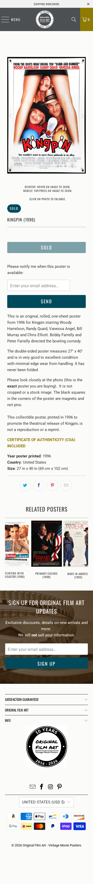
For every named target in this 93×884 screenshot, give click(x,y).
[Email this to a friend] (66, 485)
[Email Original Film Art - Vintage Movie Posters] (33, 787)
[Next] (82, 116)
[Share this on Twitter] (25, 485)
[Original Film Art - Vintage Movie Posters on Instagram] (51, 787)
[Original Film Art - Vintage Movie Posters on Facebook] (42, 787)
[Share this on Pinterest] (52, 485)
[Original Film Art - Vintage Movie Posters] (44, 19)
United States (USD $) (43, 802)
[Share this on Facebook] (38, 485)
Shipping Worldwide (46, 4)
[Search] (74, 19)
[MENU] (2, 19)
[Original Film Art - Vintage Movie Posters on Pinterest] (60, 787)
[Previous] (11, 116)
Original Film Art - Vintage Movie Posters (52, 845)
